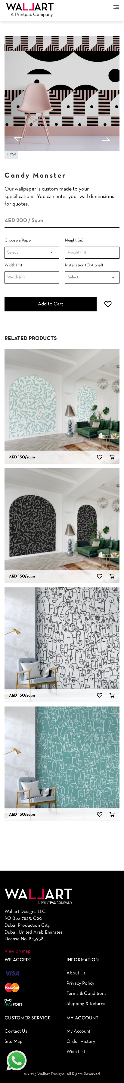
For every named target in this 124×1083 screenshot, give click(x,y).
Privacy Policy (80, 983)
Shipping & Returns (86, 1004)
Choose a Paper (18, 240)
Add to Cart (50, 304)
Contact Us (16, 1031)
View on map (18, 951)
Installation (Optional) (84, 265)
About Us (76, 973)
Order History (81, 1042)
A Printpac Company (32, 15)
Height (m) (74, 240)
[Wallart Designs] (30, 6)
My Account (78, 1031)
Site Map (14, 1042)
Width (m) (13, 265)
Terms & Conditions (87, 994)
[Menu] (116, 7)
